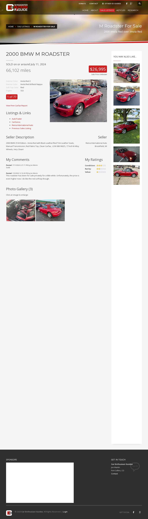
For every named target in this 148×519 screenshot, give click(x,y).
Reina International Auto (22, 125)
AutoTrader (17, 119)
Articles (120, 10)
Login (65, 511)
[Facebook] (127, 3)
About (94, 10)
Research (133, 10)
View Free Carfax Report (16, 105)
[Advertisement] (126, 236)
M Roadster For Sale (44, 26)
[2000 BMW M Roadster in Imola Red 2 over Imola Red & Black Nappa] (78, 100)
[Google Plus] (131, 3)
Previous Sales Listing (21, 128)
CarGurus (16, 122)
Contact (114, 473)
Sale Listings (107, 10)
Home (85, 10)
